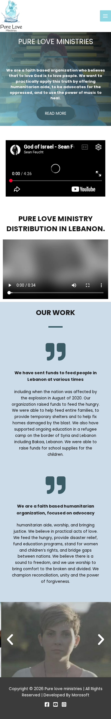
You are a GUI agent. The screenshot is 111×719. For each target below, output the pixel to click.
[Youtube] (55, 704)
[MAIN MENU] (105, 15)
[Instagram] (64, 704)
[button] (10, 640)
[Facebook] (47, 704)
